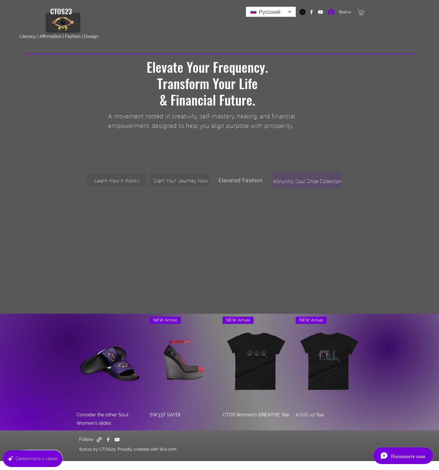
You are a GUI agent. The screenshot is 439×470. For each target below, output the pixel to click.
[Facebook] (108, 440)
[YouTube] (117, 440)
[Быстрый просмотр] (110, 361)
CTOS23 (62, 11)
